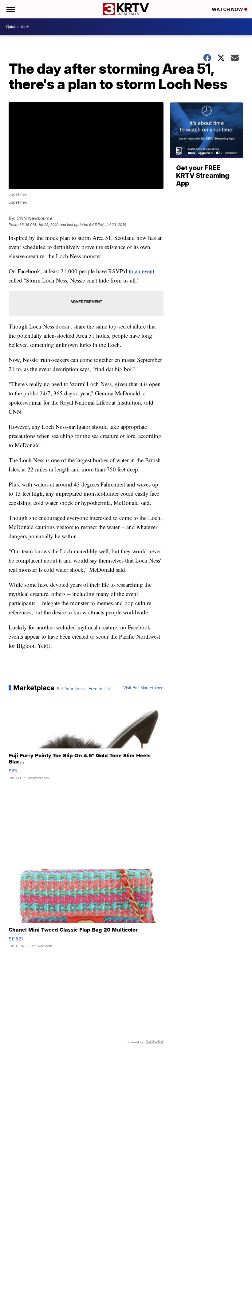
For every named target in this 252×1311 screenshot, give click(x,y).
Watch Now (228, 9)
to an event (141, 271)
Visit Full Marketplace (143, 688)
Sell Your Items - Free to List (83, 688)
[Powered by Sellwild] (154, 1042)
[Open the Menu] (10, 9)
